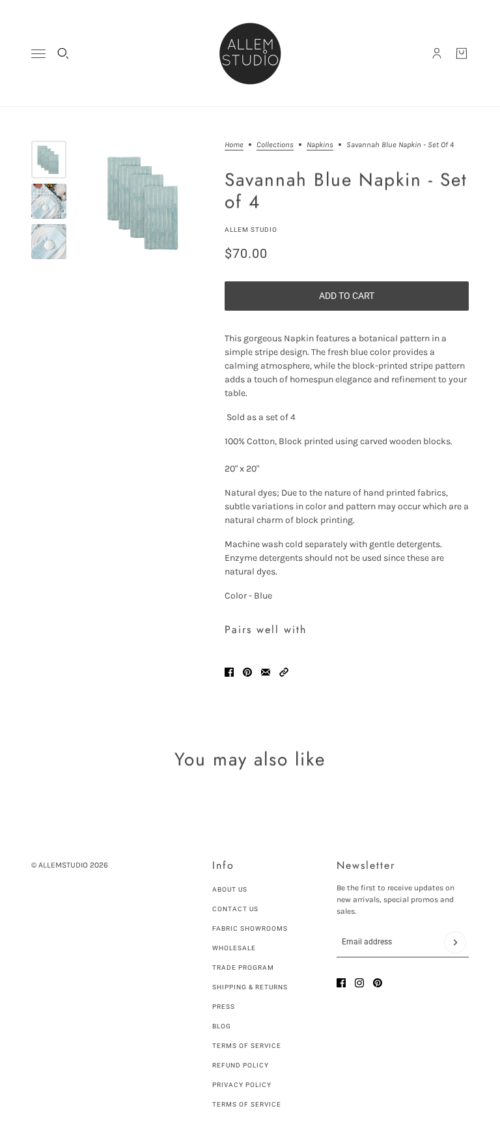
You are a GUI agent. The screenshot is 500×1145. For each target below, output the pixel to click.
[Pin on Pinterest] (247, 672)
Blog (221, 1026)
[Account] (437, 53)
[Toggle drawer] (38, 53)
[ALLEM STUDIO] (250, 53)
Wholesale (234, 948)
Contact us (235, 908)
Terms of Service (246, 1045)
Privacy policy (241, 1084)
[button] (284, 672)
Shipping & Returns (250, 987)
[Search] (63, 53)
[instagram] (359, 983)
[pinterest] (377, 983)
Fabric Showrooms (250, 928)
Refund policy (240, 1065)
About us (229, 889)
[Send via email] (265, 672)
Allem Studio (251, 229)
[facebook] (341, 983)
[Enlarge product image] (145, 202)
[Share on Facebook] (229, 672)
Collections (275, 145)
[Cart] (461, 53)
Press (223, 1006)
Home (234, 145)
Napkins (320, 145)
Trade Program (243, 967)
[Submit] (455, 942)
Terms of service (246, 1104)
